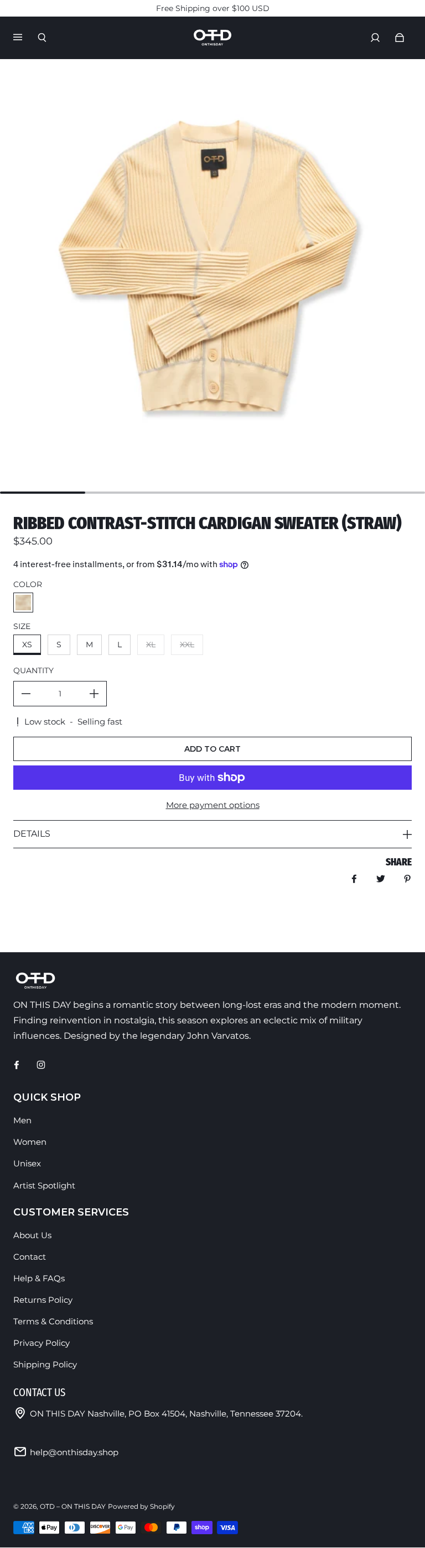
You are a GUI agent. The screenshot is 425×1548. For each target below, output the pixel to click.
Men (22, 1120)
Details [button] (31, 833)
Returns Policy (42, 1300)
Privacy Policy (41, 1343)
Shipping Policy (45, 1364)
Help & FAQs (39, 1278)
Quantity (33, 670)
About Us (32, 1235)
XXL (187, 644)
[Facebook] (16, 1065)
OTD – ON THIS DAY (73, 1506)
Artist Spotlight (44, 1185)
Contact (29, 1256)
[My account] (375, 37)
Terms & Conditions (53, 1321)
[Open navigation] (25, 37)
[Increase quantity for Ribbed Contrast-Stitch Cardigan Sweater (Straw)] (94, 693)
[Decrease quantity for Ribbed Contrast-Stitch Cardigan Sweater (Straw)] (26, 693)
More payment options (213, 805)
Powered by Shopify (141, 1506)
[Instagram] (41, 1065)
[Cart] (399, 37)
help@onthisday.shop (74, 1452)
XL (151, 644)
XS (27, 644)
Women (29, 1142)
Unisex (27, 1163)
